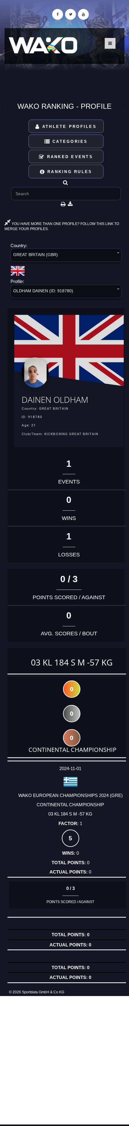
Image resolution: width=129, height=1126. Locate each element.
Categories (69, 141)
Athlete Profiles (68, 126)
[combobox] (66, 256)
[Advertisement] (64, 1060)
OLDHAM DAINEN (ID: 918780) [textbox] (43, 290)
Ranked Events (69, 156)
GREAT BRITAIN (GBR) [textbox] (35, 254)
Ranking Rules (68, 171)
